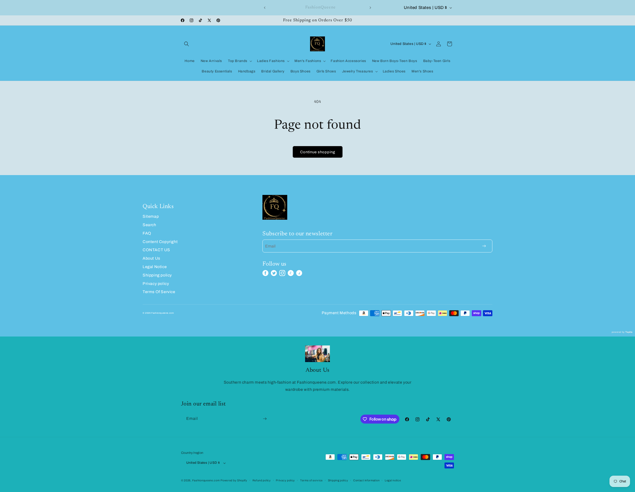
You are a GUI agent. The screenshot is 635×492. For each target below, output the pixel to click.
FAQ (147, 233)
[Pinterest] (291, 273)
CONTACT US (156, 250)
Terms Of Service (159, 292)
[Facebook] (265, 273)
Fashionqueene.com (206, 480)
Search (149, 225)
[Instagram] (282, 273)
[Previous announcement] (264, 7)
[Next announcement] (370, 7)
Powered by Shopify (234, 480)
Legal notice (393, 480)
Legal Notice (155, 267)
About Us (151, 258)
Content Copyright (160, 242)
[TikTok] (299, 273)
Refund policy (262, 480)
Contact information (366, 480)
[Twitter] (274, 273)
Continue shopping (317, 152)
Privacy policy (156, 283)
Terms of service (311, 480)
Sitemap (151, 216)
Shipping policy (157, 275)
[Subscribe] (264, 419)
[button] (186, 43)
